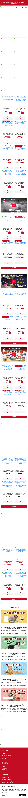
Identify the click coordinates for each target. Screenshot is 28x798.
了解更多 (6, 792)
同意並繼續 (22, 795)
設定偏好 (4, 795)
